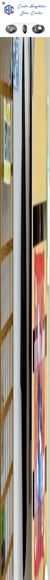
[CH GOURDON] (25, 28)
